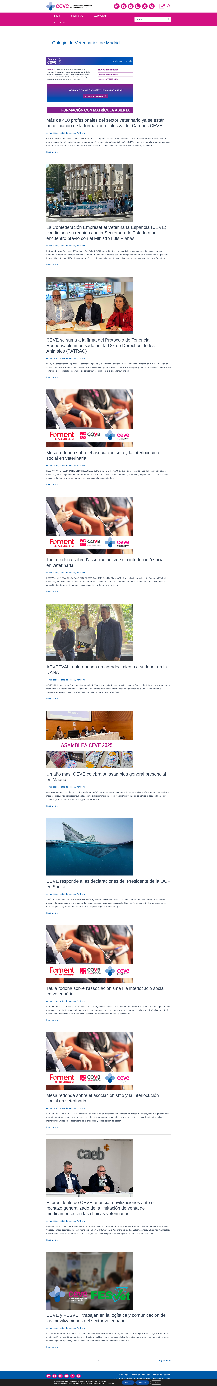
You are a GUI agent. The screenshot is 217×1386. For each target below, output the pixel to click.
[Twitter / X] (72, 1376)
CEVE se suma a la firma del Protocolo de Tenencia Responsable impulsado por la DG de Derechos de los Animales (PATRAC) (100, 345)
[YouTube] (138, 6)
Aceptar (128, 1382)
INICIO (57, 16)
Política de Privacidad (141, 1375)
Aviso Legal (124, 1375)
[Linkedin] (117, 6)
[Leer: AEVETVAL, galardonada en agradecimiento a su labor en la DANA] (89, 632)
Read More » (52, 152)
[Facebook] (124, 6)
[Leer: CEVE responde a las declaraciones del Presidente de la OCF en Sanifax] (89, 846)
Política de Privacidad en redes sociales (132, 1378)
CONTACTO (59, 23)
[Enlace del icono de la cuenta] (169, 6)
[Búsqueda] (168, 19)
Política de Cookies (161, 1375)
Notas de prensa (67, 133)
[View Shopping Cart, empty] (161, 6)
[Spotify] (152, 6)
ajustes (111, 1383)
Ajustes (156, 1382)
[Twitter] (145, 6)
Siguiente (165, 1360)
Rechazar (142, 1382)
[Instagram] (131, 6)
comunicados (52, 133)
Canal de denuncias (161, 1378)
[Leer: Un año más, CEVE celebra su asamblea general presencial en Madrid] (89, 739)
